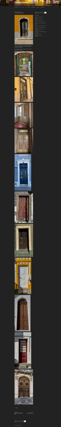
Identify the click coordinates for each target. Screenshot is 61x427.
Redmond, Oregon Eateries (38, 33)
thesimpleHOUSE (21, 2)
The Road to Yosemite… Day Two (38, 29)
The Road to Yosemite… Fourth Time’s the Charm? (40, 31)
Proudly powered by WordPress (17, 425)
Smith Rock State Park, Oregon (38, 35)
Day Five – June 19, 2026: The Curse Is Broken (40, 25)
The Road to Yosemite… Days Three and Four (40, 27)
